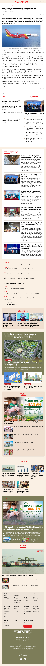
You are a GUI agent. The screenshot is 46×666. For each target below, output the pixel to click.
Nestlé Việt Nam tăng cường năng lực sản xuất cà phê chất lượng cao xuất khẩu (34, 134)
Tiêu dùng (6, 610)
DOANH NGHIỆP (7, 606)
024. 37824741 (30, 620)
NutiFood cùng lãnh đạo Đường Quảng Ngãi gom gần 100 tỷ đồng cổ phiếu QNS (12, 119)
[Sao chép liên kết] (43, 15)
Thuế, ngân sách (17, 600)
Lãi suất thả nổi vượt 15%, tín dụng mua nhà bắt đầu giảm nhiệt (25, 585)
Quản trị (14, 304)
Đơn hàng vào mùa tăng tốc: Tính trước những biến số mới (8, 475)
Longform (19, 337)
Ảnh (12, 334)
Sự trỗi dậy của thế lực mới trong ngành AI (14, 283)
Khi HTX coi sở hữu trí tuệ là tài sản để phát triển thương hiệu (18, 264)
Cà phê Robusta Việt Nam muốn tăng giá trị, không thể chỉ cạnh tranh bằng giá (12, 100)
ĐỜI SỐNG (6, 620)
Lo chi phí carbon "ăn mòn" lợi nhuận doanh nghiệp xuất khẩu (8, 491)
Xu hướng (16, 608)
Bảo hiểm (16, 598)
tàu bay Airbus (15, 93)
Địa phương (6, 598)
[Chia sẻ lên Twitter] (38, 15)
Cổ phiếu (25, 597)
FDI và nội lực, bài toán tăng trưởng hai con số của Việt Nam (23, 475)
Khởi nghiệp (36, 608)
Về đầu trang (27, 626)
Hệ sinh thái (36, 611)
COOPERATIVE (26, 606)
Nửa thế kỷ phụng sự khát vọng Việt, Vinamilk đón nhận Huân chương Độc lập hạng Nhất (34, 140)
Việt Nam (5, 595)
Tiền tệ (15, 597)
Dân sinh (5, 622)
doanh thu (8, 93)
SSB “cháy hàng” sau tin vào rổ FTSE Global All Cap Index (12, 113)
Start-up (5, 281)
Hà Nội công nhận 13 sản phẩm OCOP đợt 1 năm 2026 (26, 434)
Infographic (30, 334)
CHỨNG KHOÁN (26, 593)
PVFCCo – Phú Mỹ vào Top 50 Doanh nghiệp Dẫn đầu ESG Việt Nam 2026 (34, 118)
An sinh (25, 613)
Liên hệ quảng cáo (27, 622)
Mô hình (25, 610)
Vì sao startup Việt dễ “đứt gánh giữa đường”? (14, 288)
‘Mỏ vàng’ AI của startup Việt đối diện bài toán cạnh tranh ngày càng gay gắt (22, 293)
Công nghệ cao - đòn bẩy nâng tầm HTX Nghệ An (25, 450)
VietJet (22, 93)
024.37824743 (24, 655)
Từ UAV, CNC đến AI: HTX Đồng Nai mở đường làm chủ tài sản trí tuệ (19, 268)
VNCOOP (15, 620)
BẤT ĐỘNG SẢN (36, 593)
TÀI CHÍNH (16, 593)
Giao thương (7, 304)
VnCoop (23, 394)
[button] (42, 538)
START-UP (35, 606)
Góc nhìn (25, 600)
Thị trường (6, 608)
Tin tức (34, 595)
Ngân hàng (16, 595)
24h (24, 595)
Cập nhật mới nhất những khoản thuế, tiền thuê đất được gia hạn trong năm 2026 (12, 388)
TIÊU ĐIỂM (6, 593)
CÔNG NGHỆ (16, 606)
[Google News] (30, 15)
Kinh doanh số (17, 602)
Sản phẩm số (16, 610)
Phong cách (6, 625)
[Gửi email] (40, 15)
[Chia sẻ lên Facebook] (36, 15)
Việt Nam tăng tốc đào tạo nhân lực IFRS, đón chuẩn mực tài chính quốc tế (34, 123)
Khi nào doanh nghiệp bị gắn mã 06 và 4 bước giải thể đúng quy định (11, 107)
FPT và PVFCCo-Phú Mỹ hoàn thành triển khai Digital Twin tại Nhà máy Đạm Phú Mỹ (35, 128)
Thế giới (5, 597)
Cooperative (6, 262)
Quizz (29, 337)
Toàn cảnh (35, 598)
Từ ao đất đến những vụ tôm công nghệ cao (23, 442)
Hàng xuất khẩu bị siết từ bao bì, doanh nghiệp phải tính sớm (23, 491)
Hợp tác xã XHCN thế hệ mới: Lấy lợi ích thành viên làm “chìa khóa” (19, 278)
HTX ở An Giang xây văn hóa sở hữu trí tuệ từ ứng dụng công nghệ (19, 273)
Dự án (34, 597)
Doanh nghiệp (6, 6)
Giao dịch (25, 598)
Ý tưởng (35, 610)
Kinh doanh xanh (27, 611)
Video (19, 334)
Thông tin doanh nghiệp (17, 6)
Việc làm (5, 624)
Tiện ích (35, 600)
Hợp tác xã (25, 608)
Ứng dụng (16, 611)
